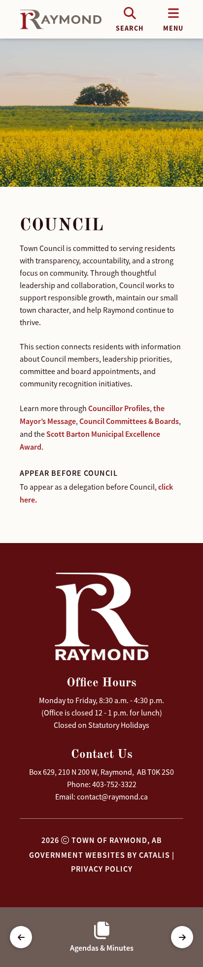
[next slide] (182, 937)
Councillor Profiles (119, 408)
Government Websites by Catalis (99, 855)
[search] (129, 19)
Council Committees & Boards (129, 421)
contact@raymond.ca (112, 797)
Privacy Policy (102, 869)
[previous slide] (21, 937)
